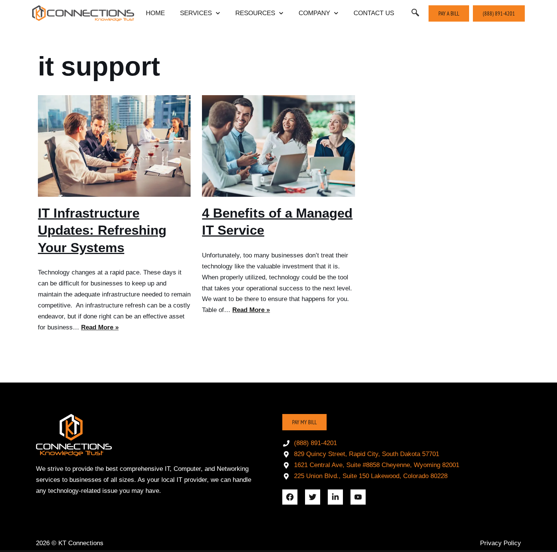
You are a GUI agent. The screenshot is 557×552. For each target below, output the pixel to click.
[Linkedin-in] (335, 497)
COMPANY (314, 13)
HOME (155, 13)
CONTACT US (374, 13)
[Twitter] (312, 497)
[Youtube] (358, 497)
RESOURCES (255, 13)
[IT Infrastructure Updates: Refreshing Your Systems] (114, 146)
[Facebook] (289, 497)
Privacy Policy (500, 543)
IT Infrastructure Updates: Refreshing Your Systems (102, 230)
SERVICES (196, 13)
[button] (415, 13)
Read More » (100, 327)
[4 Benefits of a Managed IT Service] (278, 146)
